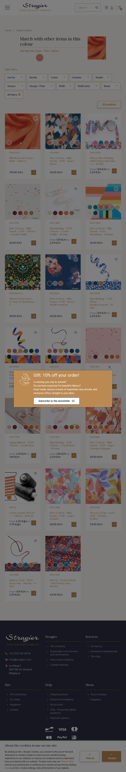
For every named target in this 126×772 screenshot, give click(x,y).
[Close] (109, 367)
